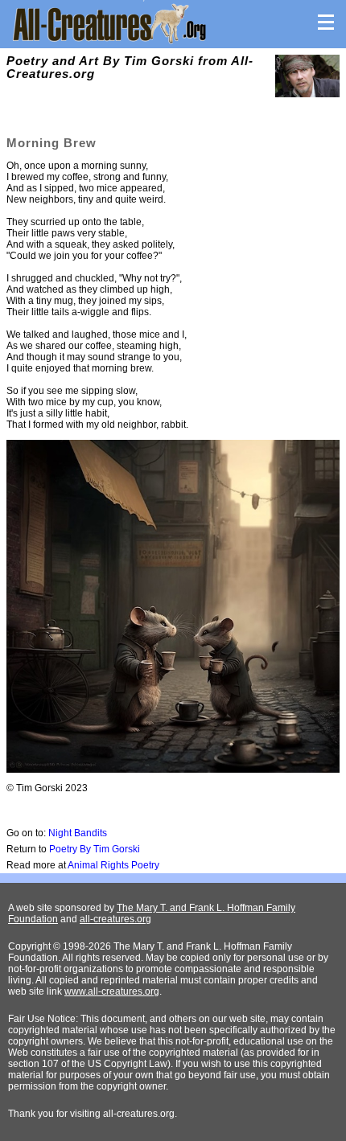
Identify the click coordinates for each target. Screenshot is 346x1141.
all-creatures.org (115, 919)
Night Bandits (77, 833)
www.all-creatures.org (111, 991)
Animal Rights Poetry (113, 865)
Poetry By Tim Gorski (94, 849)
